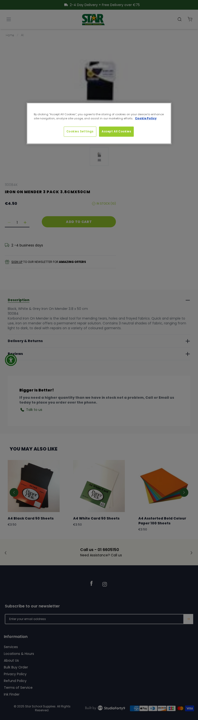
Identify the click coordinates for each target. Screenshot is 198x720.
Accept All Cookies (116, 131)
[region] (99, 123)
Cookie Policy (145, 118)
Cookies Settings (80, 131)
